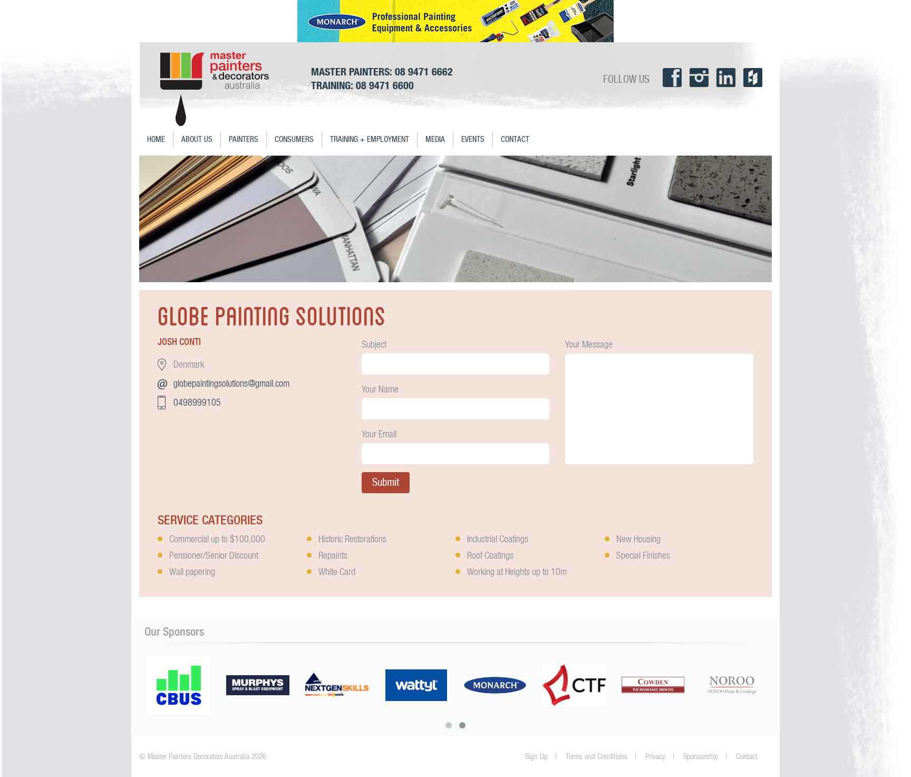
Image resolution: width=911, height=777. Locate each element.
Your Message (589, 344)
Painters (243, 139)
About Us (196, 139)
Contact (515, 139)
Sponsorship (700, 756)
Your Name (380, 389)
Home (156, 139)
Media (435, 139)
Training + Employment (369, 139)
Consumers (294, 139)
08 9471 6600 (385, 85)
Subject (374, 344)
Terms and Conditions (596, 756)
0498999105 (197, 402)
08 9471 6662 (424, 71)
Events (472, 139)
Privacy (655, 756)
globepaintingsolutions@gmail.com (231, 383)
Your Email (379, 433)
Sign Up (536, 756)
